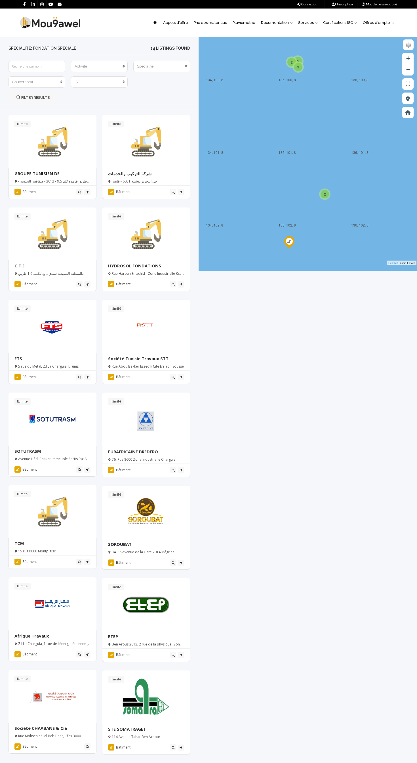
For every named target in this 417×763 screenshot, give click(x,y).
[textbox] (99, 66)
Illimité (22, 124)
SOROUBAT (120, 544)
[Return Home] (408, 112)
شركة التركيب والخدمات (130, 173)
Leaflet (393, 263)
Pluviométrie (244, 22)
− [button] (408, 69)
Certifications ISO (338, 22)
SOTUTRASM (27, 451)
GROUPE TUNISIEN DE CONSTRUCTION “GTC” (38, 176)
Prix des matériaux (210, 22)
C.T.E (19, 266)
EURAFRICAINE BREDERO (133, 451)
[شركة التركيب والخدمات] (289, 248)
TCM (19, 543)
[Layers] (408, 44)
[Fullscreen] (408, 84)
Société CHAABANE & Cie (40, 728)
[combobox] (99, 66)
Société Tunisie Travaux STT (138, 358)
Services (306, 22)
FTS (18, 358)
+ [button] (408, 58)
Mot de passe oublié (381, 4)
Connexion (308, 4)
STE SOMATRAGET (127, 729)
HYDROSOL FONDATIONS (134, 266)
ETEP (113, 636)
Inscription (344, 4)
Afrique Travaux (31, 636)
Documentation (275, 22)
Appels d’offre (175, 22)
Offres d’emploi (377, 22)
